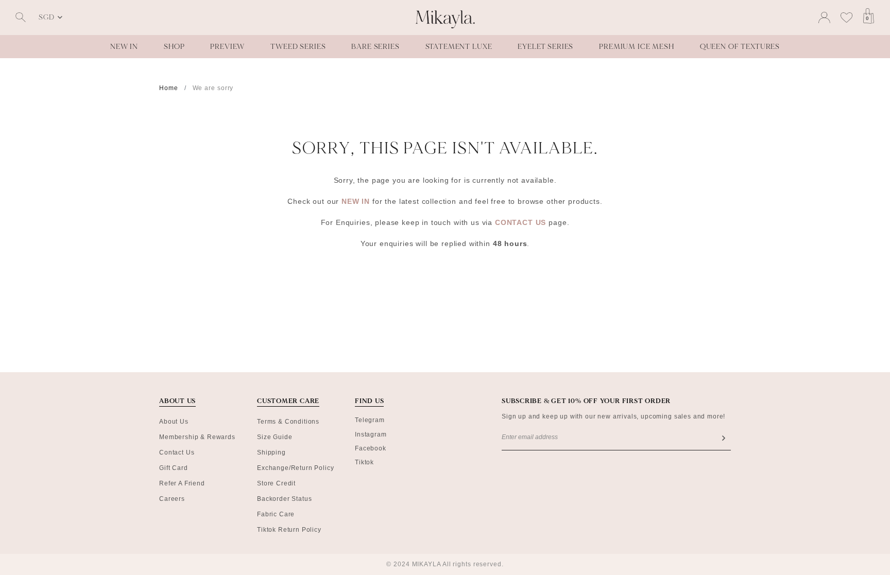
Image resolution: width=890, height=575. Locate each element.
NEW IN (356, 201)
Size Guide (274, 437)
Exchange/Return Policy (295, 468)
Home (168, 88)
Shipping (271, 452)
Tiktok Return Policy (289, 529)
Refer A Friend (182, 483)
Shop (174, 46)
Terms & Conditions (288, 421)
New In (124, 46)
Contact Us (176, 452)
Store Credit (276, 483)
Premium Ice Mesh (636, 46)
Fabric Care (276, 514)
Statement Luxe (458, 46)
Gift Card (173, 468)
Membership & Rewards (197, 437)
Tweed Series (298, 46)
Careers (172, 498)
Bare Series (375, 46)
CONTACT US (520, 222)
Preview (227, 46)
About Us (174, 421)
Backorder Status (284, 498)
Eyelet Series (545, 46)
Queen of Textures (740, 46)
